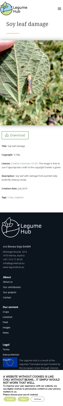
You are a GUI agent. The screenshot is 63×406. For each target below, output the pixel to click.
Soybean (19, 197)
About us (7, 281)
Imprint (7, 359)
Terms (6, 349)
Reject (23, 399)
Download (17, 135)
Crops (11, 197)
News (6, 332)
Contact (7, 297)
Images (6, 327)
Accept (10, 399)
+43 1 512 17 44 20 (12, 259)
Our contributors (12, 287)
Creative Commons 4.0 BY (24, 163)
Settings (37, 399)
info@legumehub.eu (14, 263)
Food (5, 322)
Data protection (11, 354)
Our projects (9, 292)
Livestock (7, 317)
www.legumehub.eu (13, 267)
